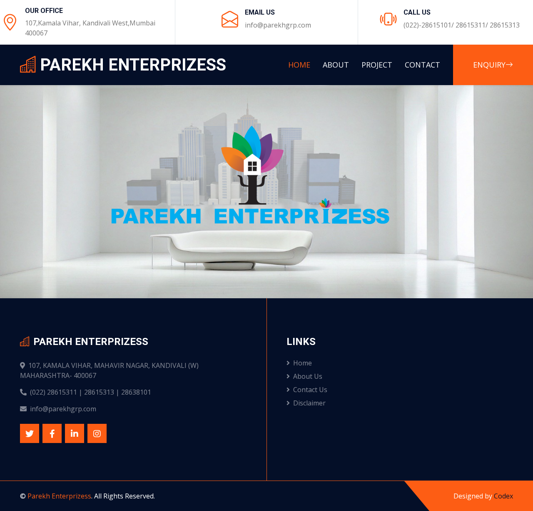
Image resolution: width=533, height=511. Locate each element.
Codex (503, 496)
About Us (307, 376)
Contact (422, 65)
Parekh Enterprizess (59, 496)
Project (376, 65)
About (336, 65)
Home (299, 65)
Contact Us (310, 389)
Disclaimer (309, 403)
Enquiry (489, 65)
